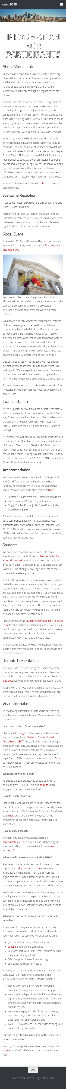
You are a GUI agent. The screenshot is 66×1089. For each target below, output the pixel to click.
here (44, 183)
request (7, 1050)
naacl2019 (9, 4)
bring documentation (28, 868)
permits (44, 785)
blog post (8, 680)
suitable (12, 946)
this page (20, 733)
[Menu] (61, 4)
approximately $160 (13, 842)
